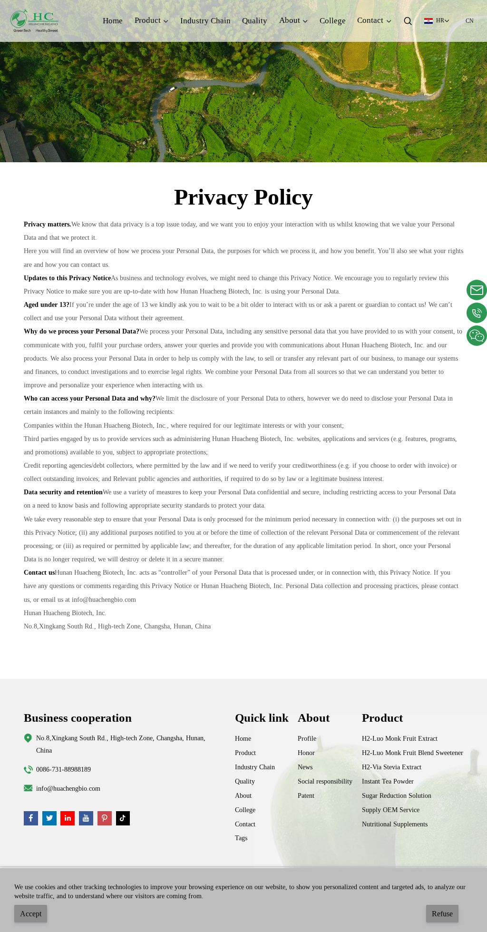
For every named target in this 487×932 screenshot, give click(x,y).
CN (470, 21)
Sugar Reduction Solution (396, 795)
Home (113, 20)
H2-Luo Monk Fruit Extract (400, 738)
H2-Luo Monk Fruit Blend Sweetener (412, 752)
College (333, 20)
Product (245, 752)
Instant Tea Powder (388, 781)
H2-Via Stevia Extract (391, 767)
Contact (245, 824)
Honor (306, 752)
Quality (254, 20)
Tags (241, 838)
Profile (307, 738)
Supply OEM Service (390, 810)
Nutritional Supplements (395, 824)
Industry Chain (205, 20)
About (243, 795)
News (305, 767)
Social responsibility (325, 781)
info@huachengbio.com (68, 788)
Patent (306, 795)
